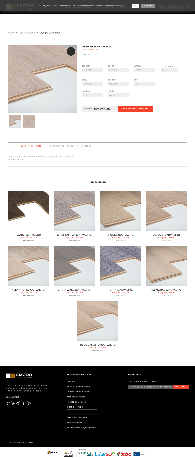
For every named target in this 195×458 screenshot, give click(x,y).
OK (135, 6)
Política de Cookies (76, 402)
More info (148, 6)
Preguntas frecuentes (78, 417)
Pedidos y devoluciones (79, 391)
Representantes (75, 422)
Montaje (86, 146)
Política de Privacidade (78, 386)
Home (11, 32)
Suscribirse (181, 387)
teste (69, 412)
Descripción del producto (24, 146)
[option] (42, 79)
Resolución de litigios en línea (81, 427)
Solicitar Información (135, 109)
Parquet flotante (27, 32)
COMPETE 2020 (75, 407)
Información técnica (61, 146)
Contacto (71, 381)
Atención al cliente (76, 397)
